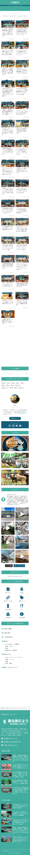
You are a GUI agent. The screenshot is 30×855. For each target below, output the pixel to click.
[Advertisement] (15, 348)
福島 (8, 385)
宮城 (14, 383)
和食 (7, 661)
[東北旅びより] (15, 3)
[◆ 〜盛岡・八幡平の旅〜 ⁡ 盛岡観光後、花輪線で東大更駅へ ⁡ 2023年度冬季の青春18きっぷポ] (8, 514)
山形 (18, 383)
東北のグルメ (8, 654)
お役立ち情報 (8, 628)
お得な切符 (7, 633)
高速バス (22, 387)
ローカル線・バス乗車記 (12, 644)
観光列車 (18, 385)
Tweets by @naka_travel (15, 576)
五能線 (4, 383)
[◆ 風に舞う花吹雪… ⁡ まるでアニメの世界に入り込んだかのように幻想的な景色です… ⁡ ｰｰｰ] (8, 528)
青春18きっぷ (5, 387)
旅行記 (6, 641)
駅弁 (16, 387)
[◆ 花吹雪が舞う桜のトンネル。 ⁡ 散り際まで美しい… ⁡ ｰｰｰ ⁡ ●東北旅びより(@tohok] (8, 542)
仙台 (9, 383)
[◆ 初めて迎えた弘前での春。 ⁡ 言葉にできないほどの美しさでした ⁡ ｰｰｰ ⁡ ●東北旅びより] (22, 542)
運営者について (15, 418)
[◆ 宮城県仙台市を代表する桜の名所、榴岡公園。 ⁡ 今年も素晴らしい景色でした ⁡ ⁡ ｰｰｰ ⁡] (8, 556)
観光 (7, 648)
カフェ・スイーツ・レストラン (14, 657)
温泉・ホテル (9, 646)
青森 (12, 387)
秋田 (13, 385)
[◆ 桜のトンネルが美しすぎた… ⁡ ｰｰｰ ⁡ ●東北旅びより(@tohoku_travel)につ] (22, 514)
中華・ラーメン (10, 659)
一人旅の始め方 (8, 637)
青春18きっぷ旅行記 (11, 650)
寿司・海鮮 (9, 663)
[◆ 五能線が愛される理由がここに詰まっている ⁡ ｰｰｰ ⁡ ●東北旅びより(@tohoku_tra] (22, 556)
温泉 (4, 385)
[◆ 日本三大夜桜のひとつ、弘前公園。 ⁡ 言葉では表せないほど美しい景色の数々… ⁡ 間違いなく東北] (22, 528)
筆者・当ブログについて (11, 667)
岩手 (23, 383)
